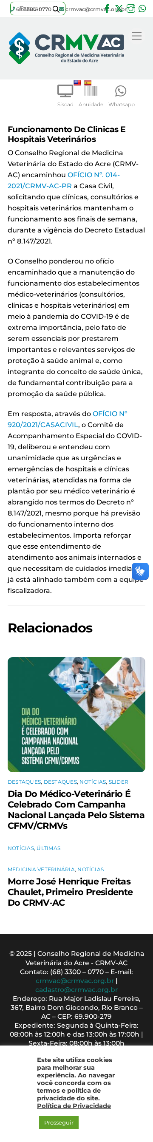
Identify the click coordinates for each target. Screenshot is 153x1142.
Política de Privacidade (74, 1106)
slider (118, 782)
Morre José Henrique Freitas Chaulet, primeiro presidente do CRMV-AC (70, 892)
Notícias (92, 782)
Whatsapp (121, 104)
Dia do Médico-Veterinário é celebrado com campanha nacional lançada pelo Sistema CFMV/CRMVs (76, 809)
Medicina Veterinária (41, 869)
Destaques (24, 782)
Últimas (48, 848)
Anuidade (91, 104)
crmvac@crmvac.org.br (75, 981)
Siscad (65, 104)
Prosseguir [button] (59, 1122)
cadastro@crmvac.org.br (76, 990)
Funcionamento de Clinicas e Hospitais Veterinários (66, 134)
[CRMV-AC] (66, 71)
